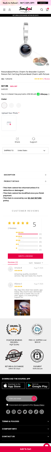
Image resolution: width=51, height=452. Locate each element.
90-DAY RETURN (34, 198)
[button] (4, 9)
